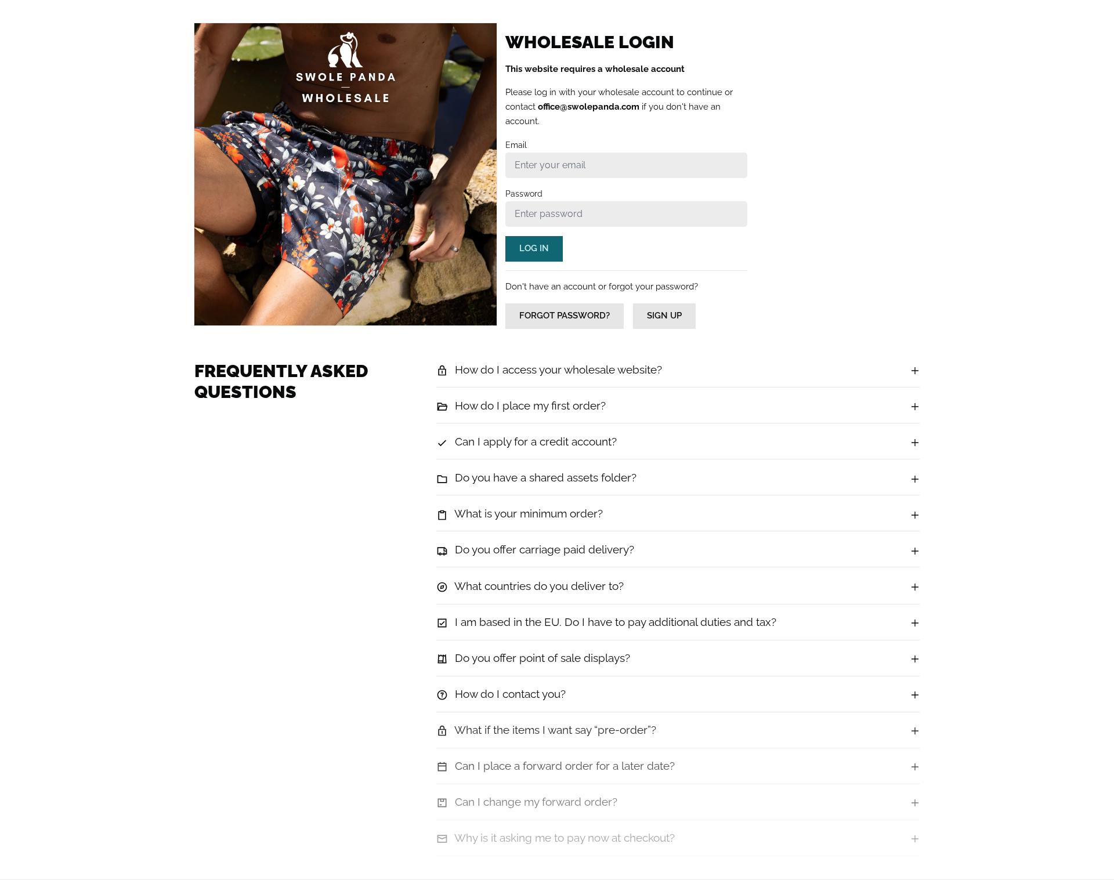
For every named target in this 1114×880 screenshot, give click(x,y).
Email (516, 145)
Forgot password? (564, 315)
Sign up (664, 315)
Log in (534, 248)
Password (523, 193)
